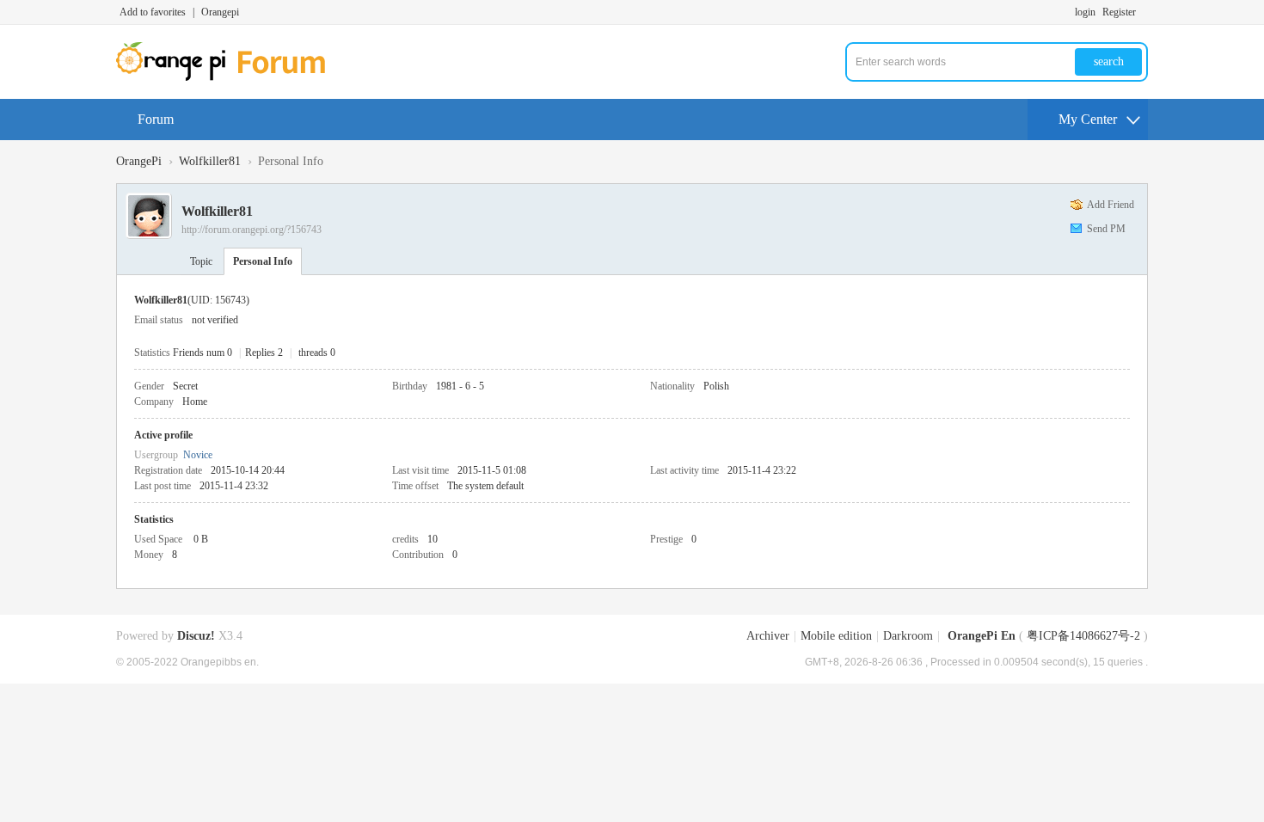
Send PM (1106, 229)
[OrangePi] (230, 77)
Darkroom (908, 635)
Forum (156, 119)
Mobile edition (836, 635)
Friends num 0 (202, 353)
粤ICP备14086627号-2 (1083, 635)
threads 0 (316, 353)
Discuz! (196, 635)
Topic (201, 261)
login (1085, 12)
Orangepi (220, 12)
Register (1119, 12)
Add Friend (1110, 205)
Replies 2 (264, 353)
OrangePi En (981, 635)
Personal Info (262, 261)
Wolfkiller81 (210, 161)
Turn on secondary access (1143, 12)
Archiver (767, 635)
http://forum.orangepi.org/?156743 (251, 230)
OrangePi (139, 161)
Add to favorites (153, 12)
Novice (197, 455)
